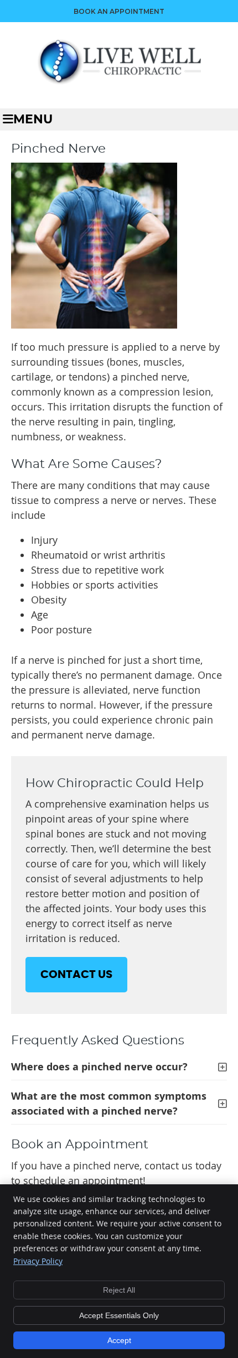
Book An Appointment (119, 11)
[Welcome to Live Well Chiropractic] (119, 81)
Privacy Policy (38, 1261)
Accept (119, 1340)
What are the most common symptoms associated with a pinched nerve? (108, 1103)
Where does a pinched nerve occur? (99, 1067)
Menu (33, 120)
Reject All (119, 1290)
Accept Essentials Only (119, 1315)
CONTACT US (76, 974)
